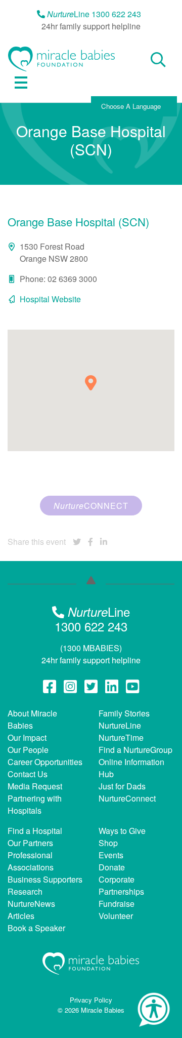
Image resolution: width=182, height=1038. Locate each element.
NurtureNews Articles (31, 910)
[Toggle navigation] (21, 82)
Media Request (35, 786)
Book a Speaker (36, 928)
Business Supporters (45, 879)
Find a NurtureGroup (135, 749)
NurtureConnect (127, 798)
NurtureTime (121, 737)
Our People (28, 749)
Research (25, 891)
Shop (108, 843)
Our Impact (27, 737)
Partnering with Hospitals (35, 804)
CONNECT (91, 505)
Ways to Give (122, 830)
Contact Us (28, 774)
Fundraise (116, 903)
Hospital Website (50, 299)
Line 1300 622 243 (94, 14)
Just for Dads (122, 786)
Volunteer (116, 916)
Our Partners (30, 843)
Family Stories (124, 713)
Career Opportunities (45, 762)
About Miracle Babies (32, 719)
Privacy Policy (91, 1000)
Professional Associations (31, 861)
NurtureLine (120, 725)
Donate (112, 867)
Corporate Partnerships (121, 885)
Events (111, 855)
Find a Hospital (35, 830)
